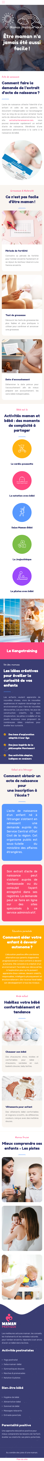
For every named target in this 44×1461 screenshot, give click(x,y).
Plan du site (22, 1459)
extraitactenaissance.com (21, 120)
